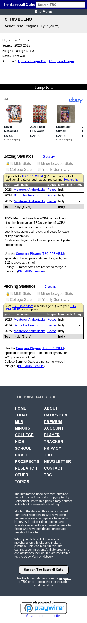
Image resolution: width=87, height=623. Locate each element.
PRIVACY (52, 448)
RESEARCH (26, 468)
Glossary (49, 156)
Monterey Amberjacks (29, 189)
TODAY (21, 415)
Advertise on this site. (43, 616)
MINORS (22, 428)
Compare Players (28, 253)
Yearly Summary (55, 169)
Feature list (71, 179)
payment (65, 578)
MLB (19, 422)
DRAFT (21, 455)
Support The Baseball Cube (43, 569)
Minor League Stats (57, 163)
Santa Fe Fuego (26, 195)
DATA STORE (56, 415)
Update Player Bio (32, 61)
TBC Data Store (22, 306)
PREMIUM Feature (31, 271)
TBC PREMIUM (32, 176)
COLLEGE (24, 435)
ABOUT (51, 408)
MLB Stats (22, 163)
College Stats (21, 169)
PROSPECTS (27, 462)
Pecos (51, 189)
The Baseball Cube (18, 4)
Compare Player (61, 61)
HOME (20, 408)
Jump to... (43, 87)
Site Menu (43, 12)
